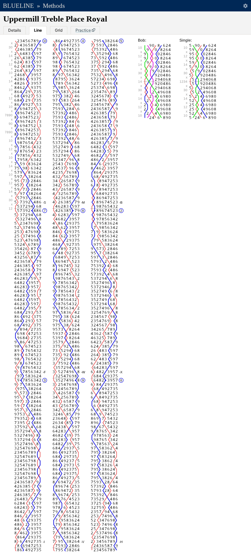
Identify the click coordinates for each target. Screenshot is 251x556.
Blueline (18, 5)
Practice (83, 30)
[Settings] (245, 5)
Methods (54, 5)
